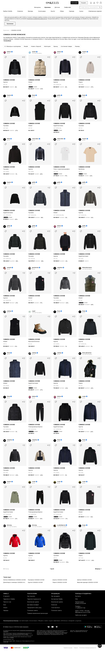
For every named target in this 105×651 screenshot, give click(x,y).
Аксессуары (42, 11)
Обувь (62, 11)
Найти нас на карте (81, 615)
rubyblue (59, 267)
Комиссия (54, 604)
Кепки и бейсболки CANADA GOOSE (14, 580)
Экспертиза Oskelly (57, 599)
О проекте (6, 596)
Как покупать (31, 596)
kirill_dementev (86, 353)
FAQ (76, 599)
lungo (84, 525)
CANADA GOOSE (9, 80)
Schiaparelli (71, 620)
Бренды (30, 11)
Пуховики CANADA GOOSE (36, 580)
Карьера (5, 610)
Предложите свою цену (34, 607)
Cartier (46, 620)
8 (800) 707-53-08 (80, 603)
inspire (84, 51)
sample (9, 267)
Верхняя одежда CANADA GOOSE (87, 582)
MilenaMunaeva (87, 267)
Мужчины (47, 7)
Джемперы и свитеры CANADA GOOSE (15, 582)
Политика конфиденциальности (87, 647)
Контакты (78, 596)
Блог (4, 604)
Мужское (6, 30)
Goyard (50, 620)
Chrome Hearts (33, 620)
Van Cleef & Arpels (23, 620)
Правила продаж (68, 647)
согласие (77, 18)
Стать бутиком (55, 607)
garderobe (35, 267)
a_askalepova (61, 525)
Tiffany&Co (40, 620)
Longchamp (78, 620)
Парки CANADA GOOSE (59, 582)
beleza (9, 51)
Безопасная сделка (33, 602)
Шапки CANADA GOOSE (84, 580)
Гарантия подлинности (34, 599)
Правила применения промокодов (37, 613)
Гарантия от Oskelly (9, 599)
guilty (58, 95)
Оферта (76, 647)
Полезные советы (32, 610)
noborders (35, 138)
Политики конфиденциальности (37, 18)
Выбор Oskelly (7, 11)
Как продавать (55, 596)
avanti (34, 51)
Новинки (20, 11)
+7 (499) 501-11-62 (80, 608)
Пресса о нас (7, 602)
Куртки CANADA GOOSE (35, 582)
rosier (84, 396)
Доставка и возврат (33, 604)
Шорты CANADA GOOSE (59, 580)
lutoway (9, 525)
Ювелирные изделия (95, 11)
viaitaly (9, 311)
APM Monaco (64, 620)
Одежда (71, 11)
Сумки (81, 11)
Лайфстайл (67, 7)
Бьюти (53, 11)
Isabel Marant (56, 620)
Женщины (37, 7)
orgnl (33, 311)
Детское (57, 7)
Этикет (5, 607)
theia (33, 95)
